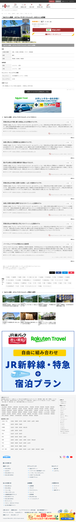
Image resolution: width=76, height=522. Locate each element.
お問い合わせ (6, 510)
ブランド (31, 488)
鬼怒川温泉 (30, 408)
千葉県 (16, 427)
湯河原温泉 (9, 410)
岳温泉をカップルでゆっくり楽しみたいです (22, 233)
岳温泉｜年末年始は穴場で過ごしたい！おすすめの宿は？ (24, 131)
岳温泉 (41, 277)
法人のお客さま (7, 483)
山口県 (28, 442)
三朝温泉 (53, 412)
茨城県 (20, 424)
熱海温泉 (31, 415)
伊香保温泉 (14, 408)
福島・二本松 (22, 277)
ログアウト (71, 1)
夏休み (49, 283)
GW (23, 286)
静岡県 (12, 436)
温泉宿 (67, 277)
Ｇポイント (62, 407)
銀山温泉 (4, 408)
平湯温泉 (9, 412)
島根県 (16, 442)
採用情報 (31, 494)
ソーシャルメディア (34, 498)
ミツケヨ (62, 426)
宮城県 (24, 421)
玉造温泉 (4, 413)
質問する (58, 1)
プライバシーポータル (8, 512)
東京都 (20, 427)
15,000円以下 (37, 280)
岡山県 (20, 442)
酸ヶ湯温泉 (35, 413)
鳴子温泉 (37, 406)
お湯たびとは (63, 401)
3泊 (70, 283)
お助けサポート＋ (33, 468)
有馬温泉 (25, 412)
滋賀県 (12, 439)
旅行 (61, 283)
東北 (8, 277)
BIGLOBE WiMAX (9, 475)
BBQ (40, 286)
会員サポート (57, 490)
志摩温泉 (12, 415)
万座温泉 (20, 408)
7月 (35, 283)
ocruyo (61, 412)
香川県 (16, 446)
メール (55, 488)
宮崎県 (33, 449)
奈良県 (28, 439)
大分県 (28, 449)
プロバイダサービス (9, 492)
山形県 (33, 421)
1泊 (30, 283)
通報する (72, 137)
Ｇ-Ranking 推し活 (64, 429)
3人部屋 (19, 280)
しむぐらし (56, 470)
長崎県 (20, 449)
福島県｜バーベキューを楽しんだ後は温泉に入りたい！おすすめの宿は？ (28, 255)
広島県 (24, 442)
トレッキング (59, 280)
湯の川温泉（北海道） (24, 406)
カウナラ (62, 424)
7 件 (50, 21)
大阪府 (20, 439)
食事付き (24, 283)
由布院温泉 (25, 415)
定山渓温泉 (4, 406)
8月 (40, 283)
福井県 (20, 433)
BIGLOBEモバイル (9, 473)
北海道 (12, 421)
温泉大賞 (56, 468)
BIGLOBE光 (8, 468)
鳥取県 (12, 442)
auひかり (7, 470)
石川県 (16, 433)
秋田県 (28, 421)
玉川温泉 (40, 413)
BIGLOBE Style (33, 496)
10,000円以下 (10, 286)
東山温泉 (47, 406)
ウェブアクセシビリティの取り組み (27, 510)
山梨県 (12, 430)
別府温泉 (19, 413)
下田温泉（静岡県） (28, 410)
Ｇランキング (63, 409)
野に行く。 (62, 422)
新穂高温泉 (14, 412)
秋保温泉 (42, 406)
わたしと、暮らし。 (64, 415)
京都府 (16, 439)
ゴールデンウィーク (31, 286)
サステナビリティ (33, 490)
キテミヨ (62, 417)
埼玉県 (12, 427)
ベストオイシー (63, 419)
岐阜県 (16, 436)
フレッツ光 (7, 490)
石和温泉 (4, 410)
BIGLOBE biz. (8, 486)
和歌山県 (33, 439)
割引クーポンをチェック (54, 34)
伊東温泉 (15, 410)
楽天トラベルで (38, 91)
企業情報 (29, 483)
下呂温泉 (4, 412)
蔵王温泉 (52, 406)
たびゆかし (62, 427)
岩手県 (20, 421)
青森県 (16, 421)
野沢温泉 (41, 408)
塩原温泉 (36, 408)
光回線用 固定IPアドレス (11, 494)
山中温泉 (41, 410)
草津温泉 (9, 408)
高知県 (24, 446)
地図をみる (36, 26)
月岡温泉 (52, 408)
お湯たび (62, 414)
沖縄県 (42, 449)
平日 (56, 283)
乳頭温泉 (32, 406)
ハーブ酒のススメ (64, 433)
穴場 (55, 277)
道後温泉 (40, 412)
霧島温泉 (29, 413)
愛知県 (20, 436)
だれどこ (62, 410)
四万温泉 (25, 408)
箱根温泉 (53, 413)
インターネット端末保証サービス (37, 470)
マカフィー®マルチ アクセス (12, 503)
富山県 (12, 433)
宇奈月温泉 (52, 410)
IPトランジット (8, 501)
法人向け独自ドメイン (10, 505)
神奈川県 (25, 427)
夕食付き (17, 283)
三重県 (24, 436)
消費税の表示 (14, 510)
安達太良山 (46, 280)
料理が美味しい (27, 280)
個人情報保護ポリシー (42, 510)
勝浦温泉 (35, 412)
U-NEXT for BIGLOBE (34, 475)
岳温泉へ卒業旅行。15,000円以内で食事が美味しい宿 (23, 151)
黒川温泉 (24, 413)
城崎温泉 (20, 412)
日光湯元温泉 (47, 413)
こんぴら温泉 (47, 412)
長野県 (16, 430)
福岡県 (12, 449)
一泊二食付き (10, 280)
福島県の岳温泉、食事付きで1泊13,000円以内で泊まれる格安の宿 (26, 172)
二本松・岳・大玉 (32, 277)
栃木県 (12, 424)
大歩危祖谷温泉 (18, 415)
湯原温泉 (14, 413)
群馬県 (16, 424)
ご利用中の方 (55, 483)
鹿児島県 (38, 449)
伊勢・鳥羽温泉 (5, 415)
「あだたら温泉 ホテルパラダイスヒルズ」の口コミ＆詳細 (23, 17)
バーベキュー (48, 286)
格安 (67, 280)
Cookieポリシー (19, 512)
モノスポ (62, 421)
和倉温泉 (36, 410)
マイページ (65, 1)
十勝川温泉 (15, 406)
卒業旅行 (61, 277)
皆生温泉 (9, 413)
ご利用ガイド (63, 403)
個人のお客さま (7, 463)
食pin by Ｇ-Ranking (64, 431)
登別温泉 (10, 406)
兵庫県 (24, 439)
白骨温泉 (47, 408)
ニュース (31, 492)
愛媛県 (20, 446)
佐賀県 (16, 449)
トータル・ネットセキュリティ (36, 473)
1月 (18, 286)
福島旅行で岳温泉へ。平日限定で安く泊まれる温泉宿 (23, 192)
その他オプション (33, 477)
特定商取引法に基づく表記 (31, 512)
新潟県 (20, 430)
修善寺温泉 (20, 410)
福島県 (14, 277)
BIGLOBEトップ (15, 515)
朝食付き (9, 283)
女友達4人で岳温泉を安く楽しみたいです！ (21, 212)
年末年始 (48, 277)
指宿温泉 (36, 415)
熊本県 (24, 449)
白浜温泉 (30, 412)
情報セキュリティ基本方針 (45, 512)
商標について (6, 515)
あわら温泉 (46, 410)
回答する (52, 1)
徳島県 (12, 446)
